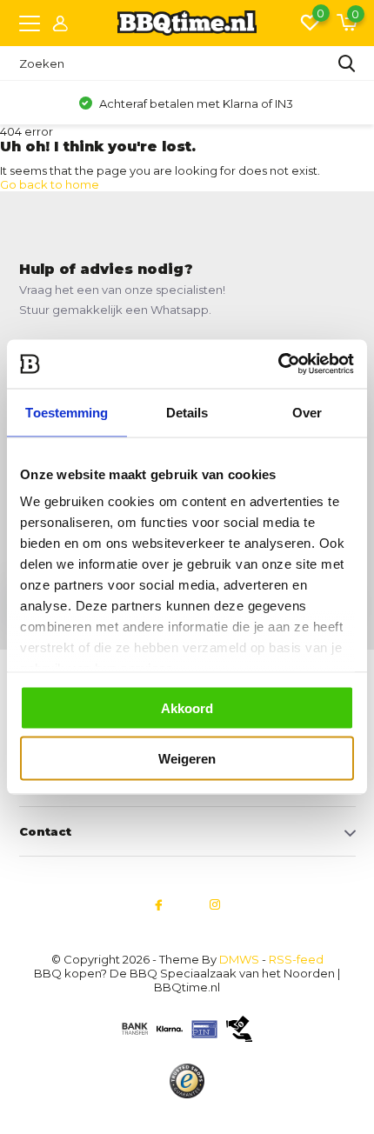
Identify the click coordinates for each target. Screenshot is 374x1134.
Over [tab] (307, 411)
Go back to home (49, 184)
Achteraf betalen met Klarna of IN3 (195, 103)
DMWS (239, 959)
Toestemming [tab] (66, 411)
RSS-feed (296, 959)
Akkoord (187, 707)
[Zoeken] (347, 63)
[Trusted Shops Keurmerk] (187, 1081)
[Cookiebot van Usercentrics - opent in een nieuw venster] (278, 364)
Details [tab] (187, 411)
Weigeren (187, 758)
